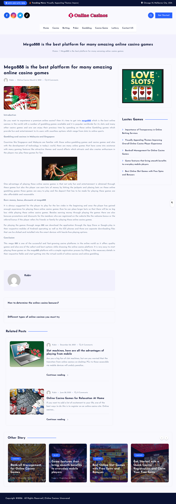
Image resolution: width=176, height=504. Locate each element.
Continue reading (56, 375)
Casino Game (101, 28)
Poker (76, 28)
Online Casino (23, 80)
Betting (66, 28)
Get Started (163, 15)
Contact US (127, 28)
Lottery (115, 28)
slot (55, 455)
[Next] (166, 438)
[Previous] (162, 438)
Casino (55, 28)
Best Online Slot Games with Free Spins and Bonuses (108, 469)
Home (46, 28)
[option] (27, 463)
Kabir (11, 80)
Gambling (86, 28)
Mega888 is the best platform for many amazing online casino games (92, 51)
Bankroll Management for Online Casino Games (25, 469)
